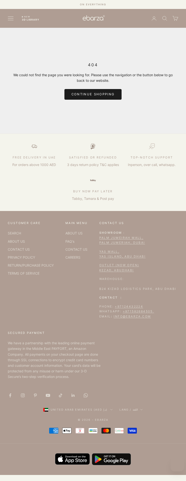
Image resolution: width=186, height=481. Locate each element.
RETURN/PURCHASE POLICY (31, 265)
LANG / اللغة (128, 409)
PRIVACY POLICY (21, 257)
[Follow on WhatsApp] (85, 395)
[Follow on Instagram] (22, 395)
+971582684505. (138, 311)
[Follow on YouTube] (48, 395)
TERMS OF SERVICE (23, 273)
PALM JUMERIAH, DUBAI (122, 242)
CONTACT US (19, 249)
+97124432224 (129, 306)
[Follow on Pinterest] (35, 395)
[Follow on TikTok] (60, 395)
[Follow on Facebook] (10, 395)
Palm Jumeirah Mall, (121, 238)
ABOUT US (16, 241)
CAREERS (72, 257)
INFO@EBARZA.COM (132, 316)
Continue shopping (93, 94)
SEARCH (14, 233)
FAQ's (69, 241)
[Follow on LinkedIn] (73, 395)
